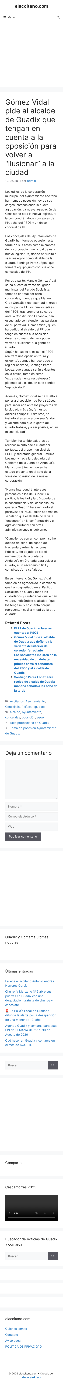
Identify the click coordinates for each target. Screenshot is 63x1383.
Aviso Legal (13, 1340)
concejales (12, 717)
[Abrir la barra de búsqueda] (58, 17)
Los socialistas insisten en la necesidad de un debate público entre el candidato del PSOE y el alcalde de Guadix (35, 663)
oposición (28, 717)
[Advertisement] (31, 55)
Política (27, 707)
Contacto (11, 1334)
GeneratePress (31, 1377)
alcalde (15, 712)
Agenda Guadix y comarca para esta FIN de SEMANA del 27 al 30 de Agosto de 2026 (31, 1030)
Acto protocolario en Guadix (29, 723)
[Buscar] (53, 1065)
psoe (42, 707)
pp (35, 707)
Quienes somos (16, 1329)
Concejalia (12, 707)
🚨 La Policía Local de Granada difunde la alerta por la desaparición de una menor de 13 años (30, 1015)
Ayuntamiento (35, 701)
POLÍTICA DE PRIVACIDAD (23, 1346)
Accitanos (17, 701)
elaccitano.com (31, 6)
